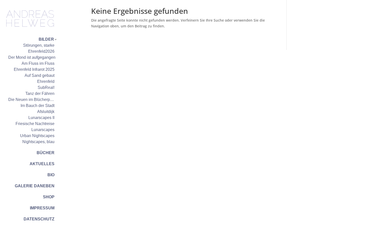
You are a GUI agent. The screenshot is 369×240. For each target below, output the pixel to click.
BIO (50, 175)
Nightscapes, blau (38, 142)
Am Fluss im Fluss (38, 63)
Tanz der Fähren (39, 93)
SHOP (48, 197)
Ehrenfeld (45, 81)
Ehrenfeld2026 (41, 51)
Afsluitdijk (45, 111)
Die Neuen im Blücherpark (31, 99)
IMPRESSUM (42, 208)
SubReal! (46, 87)
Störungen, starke (38, 45)
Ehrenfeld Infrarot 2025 (34, 69)
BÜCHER (45, 153)
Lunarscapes (42, 130)
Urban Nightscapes (37, 136)
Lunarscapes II (41, 117)
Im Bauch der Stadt (37, 105)
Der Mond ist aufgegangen (31, 57)
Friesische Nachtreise (35, 124)
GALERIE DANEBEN (34, 186)
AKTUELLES (42, 164)
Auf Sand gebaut (39, 75)
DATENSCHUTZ (39, 219)
